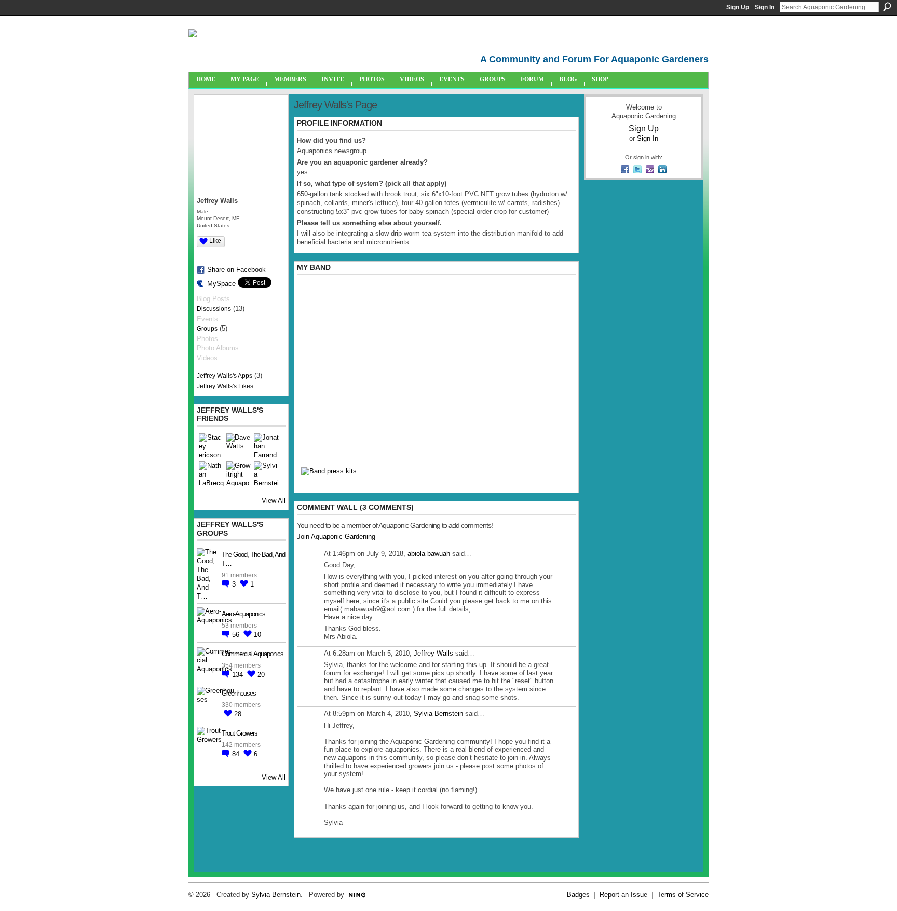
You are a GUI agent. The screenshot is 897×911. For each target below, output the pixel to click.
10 (257, 634)
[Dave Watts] (238, 445)
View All (274, 501)
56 (236, 634)
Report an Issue (623, 895)
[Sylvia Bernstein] (266, 473)
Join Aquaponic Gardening (336, 536)
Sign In (764, 7)
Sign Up (737, 7)
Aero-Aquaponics (243, 614)
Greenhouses (239, 693)
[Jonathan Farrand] (266, 445)
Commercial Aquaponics (252, 654)
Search (887, 6)
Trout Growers (239, 733)
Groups (207, 328)
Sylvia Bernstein (438, 713)
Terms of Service (683, 895)
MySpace (221, 284)
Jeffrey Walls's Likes (225, 386)
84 (236, 754)
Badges (578, 895)
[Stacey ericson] (211, 445)
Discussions (214, 308)
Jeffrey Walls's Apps (224, 375)
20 (261, 674)
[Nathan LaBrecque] (211, 473)
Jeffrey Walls (433, 653)
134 (238, 674)
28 (237, 714)
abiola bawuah (428, 554)
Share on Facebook (236, 270)
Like (215, 240)
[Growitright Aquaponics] (238, 473)
